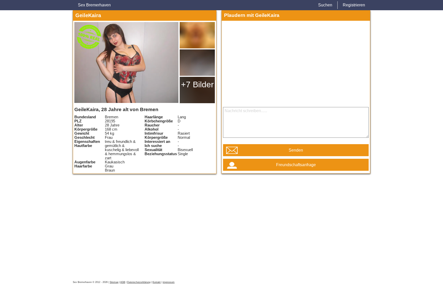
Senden (296, 150)
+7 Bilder (197, 84)
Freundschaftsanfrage (296, 165)
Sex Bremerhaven (94, 5)
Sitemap (114, 282)
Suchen (325, 5)
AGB (122, 282)
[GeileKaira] (126, 62)
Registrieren (354, 5)
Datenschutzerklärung (138, 282)
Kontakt (157, 282)
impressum (169, 282)
